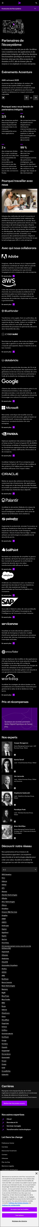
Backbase (5, 979)
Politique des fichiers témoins (18, 1203)
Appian (4, 929)
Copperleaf (5, 1050)
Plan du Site (6, 1162)
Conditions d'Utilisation (10, 1170)
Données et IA (12, 1122)
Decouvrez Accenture (9, 1150)
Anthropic (5, 925)
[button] (14, 1103)
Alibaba (4, 898)
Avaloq (4, 969)
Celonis (4, 1009)
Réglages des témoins (19, 1221)
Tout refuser (19, 1215)
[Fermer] (36, 1173)
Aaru (3, 878)
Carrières (5, 1147)
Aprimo (4, 939)
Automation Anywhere (9, 965)
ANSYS (4, 922)
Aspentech (5, 951)
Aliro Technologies (8, 902)
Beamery (5, 989)
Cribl (3, 1067)
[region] (19, 1199)
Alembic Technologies (9, 895)
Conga (4, 1040)
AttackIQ (5, 962)
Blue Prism (5, 996)
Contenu (5, 1044)
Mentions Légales (8, 1166)
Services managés (14, 1126)
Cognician (5, 1023)
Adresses (5, 1158)
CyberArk (5, 1074)
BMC (3, 1003)
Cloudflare (5, 1020)
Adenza (4, 881)
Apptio (4, 936)
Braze (4, 1006)
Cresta (4, 1064)
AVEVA (4, 972)
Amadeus (5, 908)
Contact (4, 1154)
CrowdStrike (6, 1071)
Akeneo (4, 891)
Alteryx (4, 905)
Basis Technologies (8, 986)
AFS (3, 888)
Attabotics (5, 958)
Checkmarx (6, 1013)
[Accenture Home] (19, 2)
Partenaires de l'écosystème (11, 9)
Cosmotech (6, 1057)
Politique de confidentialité (11, 1205)
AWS (3, 975)
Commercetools (7, 1033)
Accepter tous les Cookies (19, 1209)
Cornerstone (6, 1054)
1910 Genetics (6, 874)
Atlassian (5, 955)
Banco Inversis (7, 982)
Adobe (4, 884)
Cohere (4, 1027)
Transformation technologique (19, 1129)
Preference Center (8, 1143)
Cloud (9, 1119)
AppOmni (5, 932)
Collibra (4, 1030)
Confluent (5, 1037)
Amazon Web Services (9, 912)
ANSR (4, 919)
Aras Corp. (5, 942)
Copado (4, 1047)
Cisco (4, 1016)
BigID (3, 992)
